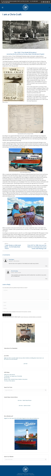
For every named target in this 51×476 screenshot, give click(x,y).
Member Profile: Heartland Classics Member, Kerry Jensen (15, 379)
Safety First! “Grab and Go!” (9, 374)
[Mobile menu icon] (2, 7)
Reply (46, 265)
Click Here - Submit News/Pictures (24, 400)
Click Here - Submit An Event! (24, 405)
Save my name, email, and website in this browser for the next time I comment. (17, 311)
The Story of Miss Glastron (9, 380)
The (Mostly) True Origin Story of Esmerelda (13, 376)
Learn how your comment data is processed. (31, 317)
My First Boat (7, 377)
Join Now (25, 363)
